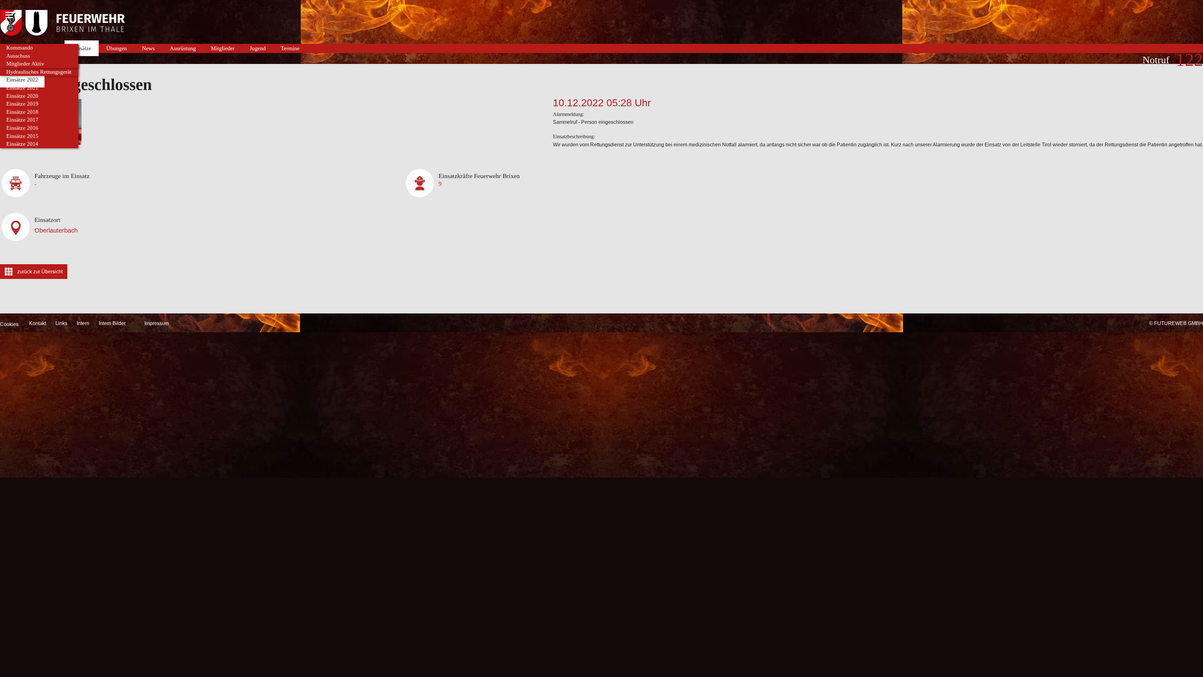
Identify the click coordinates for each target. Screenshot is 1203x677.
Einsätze (81, 48)
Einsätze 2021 (22, 88)
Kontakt (37, 323)
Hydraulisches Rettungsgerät (38, 72)
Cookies (9, 324)
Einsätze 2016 (22, 128)
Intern (83, 323)
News (148, 48)
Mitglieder (223, 48)
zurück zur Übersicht (40, 271)
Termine (290, 48)
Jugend (258, 48)
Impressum (156, 323)
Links (61, 323)
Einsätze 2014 (22, 144)
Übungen (116, 48)
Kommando (19, 48)
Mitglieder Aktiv (25, 63)
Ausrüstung (183, 48)
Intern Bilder (112, 323)
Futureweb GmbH (1178, 323)
